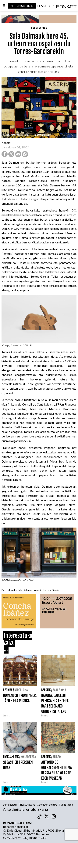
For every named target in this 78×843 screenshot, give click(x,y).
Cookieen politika (47, 804)
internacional (22, 6)
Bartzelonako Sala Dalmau (17, 590)
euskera (44, 6)
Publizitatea (66, 804)
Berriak (7, 690)
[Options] (4, 6)
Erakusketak (39, 28)
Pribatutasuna (27, 804)
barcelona (8, 147)
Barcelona (21, 690)
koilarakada (28, 757)
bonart (6, 142)
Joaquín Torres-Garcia (46, 590)
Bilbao (57, 757)
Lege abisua (10, 804)
